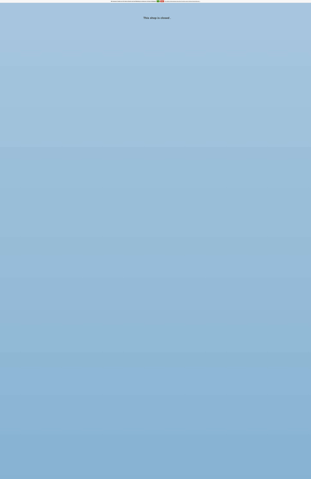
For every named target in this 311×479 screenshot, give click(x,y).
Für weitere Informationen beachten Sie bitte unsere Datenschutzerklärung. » (182, 1)
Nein (162, 1)
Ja (158, 1)
